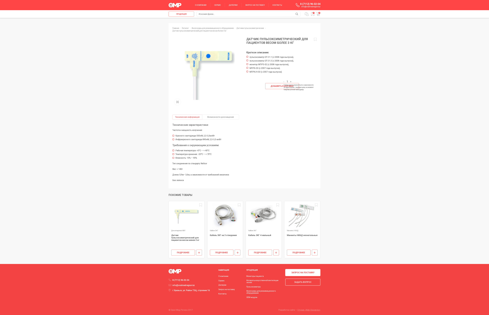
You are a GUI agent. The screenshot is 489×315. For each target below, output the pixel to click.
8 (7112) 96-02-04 (310, 4)
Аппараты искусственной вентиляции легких (262, 281)
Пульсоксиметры (253, 287)
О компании (223, 276)
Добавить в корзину (282, 86)
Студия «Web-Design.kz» (308, 310)
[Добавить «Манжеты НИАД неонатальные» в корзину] (315, 253)
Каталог (185, 28)
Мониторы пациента (255, 276)
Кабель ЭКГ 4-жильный (259, 235)
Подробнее (183, 252)
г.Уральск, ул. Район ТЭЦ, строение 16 (191, 290)
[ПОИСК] (297, 14)
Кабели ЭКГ (214, 231)
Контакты (222, 294)
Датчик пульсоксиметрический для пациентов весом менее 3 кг (185, 237)
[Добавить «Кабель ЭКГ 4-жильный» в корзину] (276, 253)
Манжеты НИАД (292, 231)
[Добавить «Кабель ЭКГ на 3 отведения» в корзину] (237, 253)
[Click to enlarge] (177, 102)
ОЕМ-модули (251, 297)
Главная (176, 28)
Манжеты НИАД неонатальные (302, 235)
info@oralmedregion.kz (310, 7)
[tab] (187, 117)
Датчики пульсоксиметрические (250, 28)
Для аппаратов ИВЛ (178, 231)
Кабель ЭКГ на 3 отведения (223, 235)
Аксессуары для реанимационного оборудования (213, 28)
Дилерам (222, 285)
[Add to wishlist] (201, 205)
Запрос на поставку (226, 289)
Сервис (221, 281)
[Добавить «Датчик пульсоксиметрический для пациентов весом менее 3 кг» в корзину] (199, 253)
